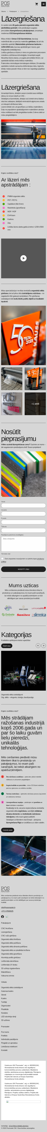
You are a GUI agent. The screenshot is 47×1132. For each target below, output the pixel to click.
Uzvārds (4, 510)
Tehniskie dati (5, 554)
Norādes (4, 1013)
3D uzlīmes (5, 1020)
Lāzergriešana (6, 932)
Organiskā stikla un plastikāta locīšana (15, 950)
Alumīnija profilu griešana (10, 957)
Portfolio (4, 1036)
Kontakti (4, 1050)
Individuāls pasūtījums (9, 1039)
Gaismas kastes (7, 991)
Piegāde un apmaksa (9, 1043)
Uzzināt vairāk (7, 830)
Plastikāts (4, 1009)
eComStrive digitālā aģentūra (18, 1126)
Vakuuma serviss (7, 976)
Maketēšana (5, 972)
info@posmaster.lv (8, 907)
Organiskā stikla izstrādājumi (12, 987)
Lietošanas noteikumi (9, 1047)
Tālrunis (4, 526)
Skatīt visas (6, 646)
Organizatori (5, 1006)
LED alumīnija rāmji (8, 1017)
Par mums (5, 1032)
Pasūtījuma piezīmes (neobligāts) (12, 535)
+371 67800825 (7, 911)
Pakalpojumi (13, 11)
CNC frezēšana (7, 928)
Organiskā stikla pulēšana (11, 943)
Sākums (3, 11)
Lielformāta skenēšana (9, 961)
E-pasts (3, 518)
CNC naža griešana (8, 936)
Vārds (3, 502)
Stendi (3, 995)
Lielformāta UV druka (9, 965)
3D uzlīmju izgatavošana (10, 968)
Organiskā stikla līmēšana (11, 939)
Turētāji (4, 1002)
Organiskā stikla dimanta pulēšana (14, 947)
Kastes (3, 998)
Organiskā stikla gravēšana (11, 954)
